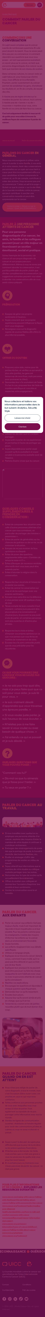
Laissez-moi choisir (22, 418)
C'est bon (22, 427)
